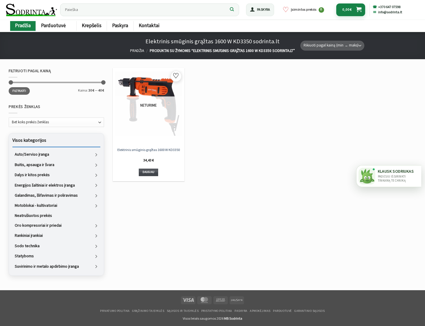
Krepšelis (91, 26)
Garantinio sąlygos (309, 311)
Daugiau (148, 172)
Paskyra (120, 26)
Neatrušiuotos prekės (33, 215)
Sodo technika (27, 245)
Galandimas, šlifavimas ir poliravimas (46, 195)
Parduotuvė (53, 26)
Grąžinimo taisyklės (148, 311)
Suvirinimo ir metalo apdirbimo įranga (47, 266)
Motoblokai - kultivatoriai (36, 205)
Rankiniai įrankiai (29, 235)
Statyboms (24, 256)
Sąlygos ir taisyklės (183, 311)
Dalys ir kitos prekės (32, 175)
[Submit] (232, 10)
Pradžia (23, 26)
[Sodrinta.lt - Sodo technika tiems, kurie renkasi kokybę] (31, 10)
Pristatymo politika (216, 311)
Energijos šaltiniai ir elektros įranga (45, 185)
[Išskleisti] (96, 154)
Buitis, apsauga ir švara (34, 164)
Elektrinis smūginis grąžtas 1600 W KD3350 (148, 150)
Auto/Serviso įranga (32, 154)
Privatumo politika (115, 311)
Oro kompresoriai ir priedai (38, 225)
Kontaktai (149, 26)
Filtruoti (19, 91)
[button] (260, 9)
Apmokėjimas (260, 311)
